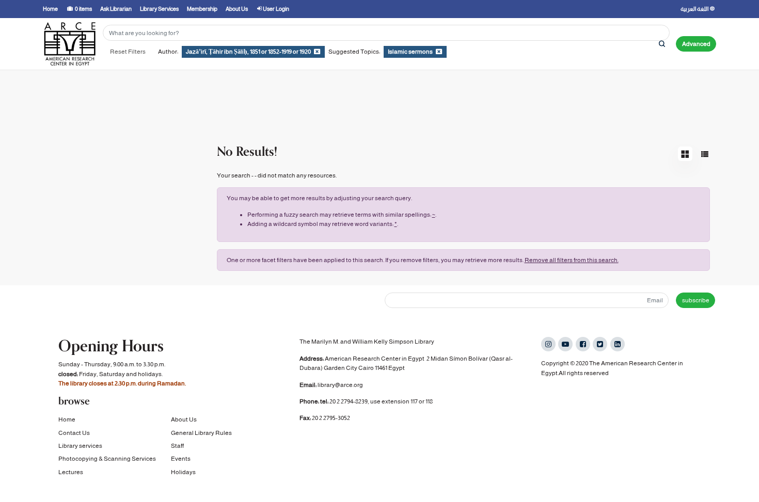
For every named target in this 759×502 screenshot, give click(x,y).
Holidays (183, 472)
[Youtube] (565, 344)
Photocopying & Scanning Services (107, 458)
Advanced (696, 43)
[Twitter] (600, 344)
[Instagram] (548, 344)
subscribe (695, 300)
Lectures (70, 472)
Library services (80, 445)
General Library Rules (201, 432)
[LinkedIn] (617, 344)
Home (66, 419)
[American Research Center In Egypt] (70, 44)
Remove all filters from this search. (572, 260)
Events (181, 458)
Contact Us (74, 432)
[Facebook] (583, 344)
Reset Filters (128, 51)
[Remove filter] (317, 51)
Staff (177, 445)
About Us (184, 419)
